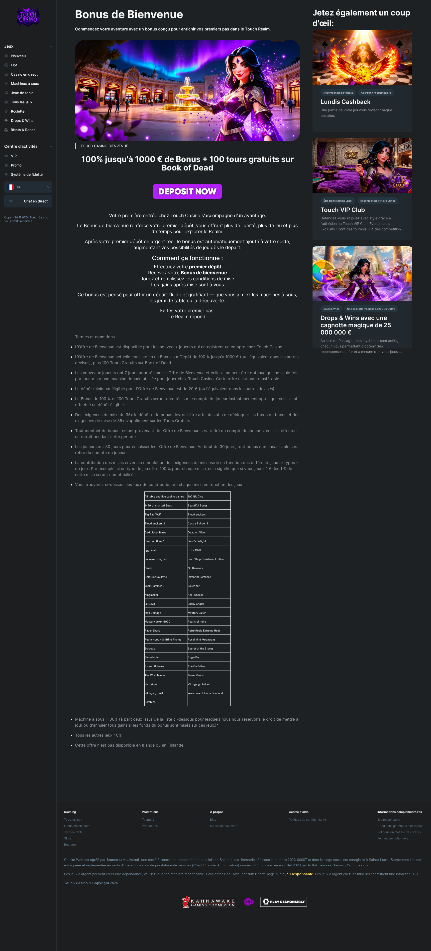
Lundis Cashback (346, 101)
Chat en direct (36, 201)
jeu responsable (299, 874)
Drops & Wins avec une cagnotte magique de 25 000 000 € (356, 325)
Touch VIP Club (343, 209)
